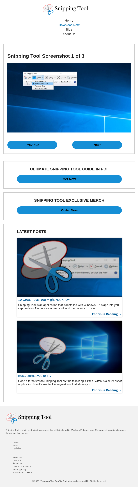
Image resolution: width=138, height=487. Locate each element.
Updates (17, 448)
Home (69, 20)
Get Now (69, 179)
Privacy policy (19, 469)
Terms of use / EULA (23, 472)
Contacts (17, 460)
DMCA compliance (22, 466)
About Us (69, 34)
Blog (69, 29)
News (15, 445)
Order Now (69, 210)
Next (97, 145)
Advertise (17, 463)
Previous (32, 145)
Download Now (69, 25)
